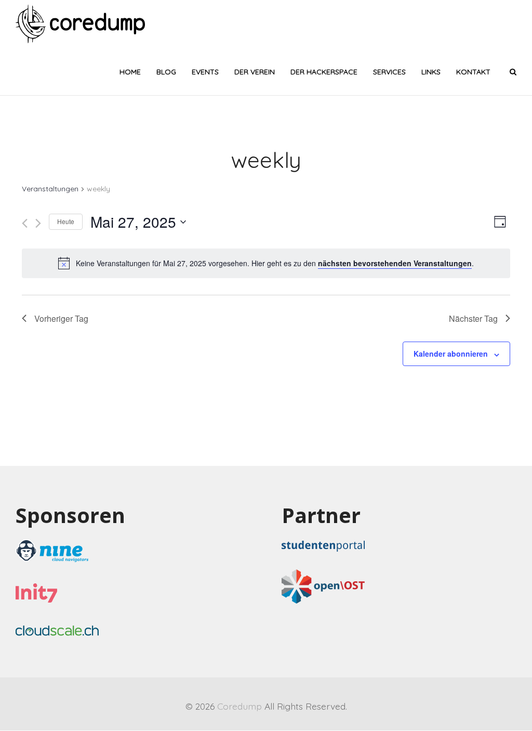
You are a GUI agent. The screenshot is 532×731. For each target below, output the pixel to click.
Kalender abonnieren (451, 353)
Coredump (239, 706)
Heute (65, 221)
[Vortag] (25, 223)
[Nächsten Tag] (38, 223)
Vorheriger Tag (61, 318)
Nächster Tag (473, 318)
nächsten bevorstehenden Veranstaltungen (395, 263)
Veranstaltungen (50, 188)
